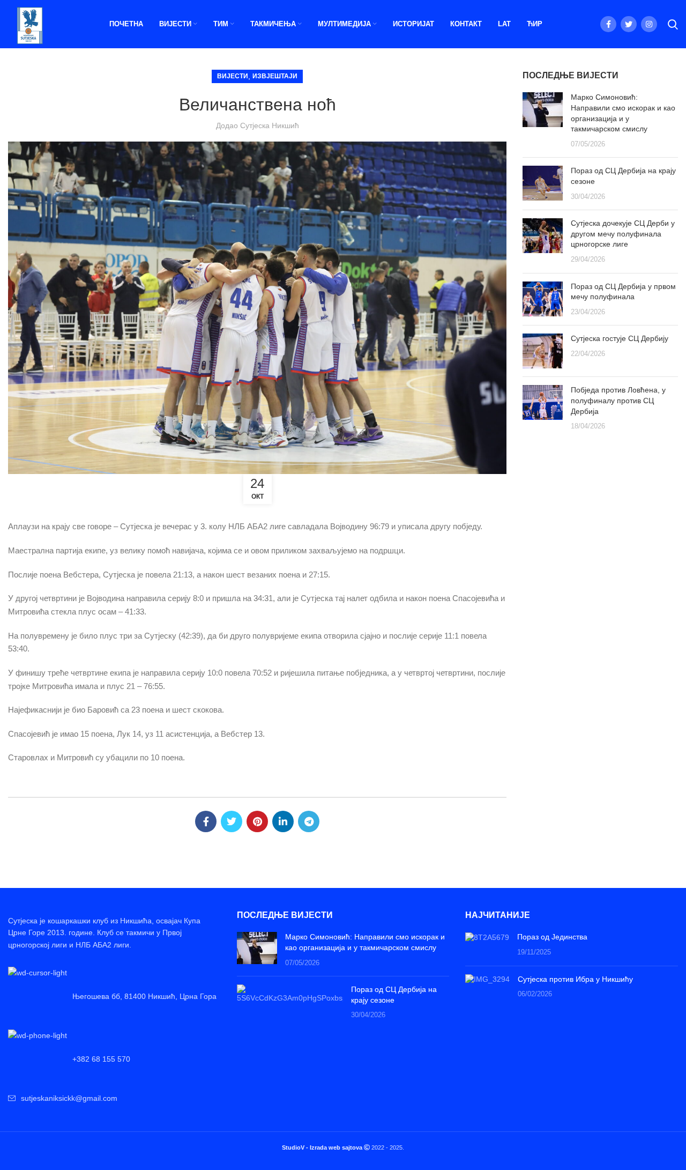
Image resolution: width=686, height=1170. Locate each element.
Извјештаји (274, 76)
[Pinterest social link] (257, 821)
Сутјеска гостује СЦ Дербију (619, 338)
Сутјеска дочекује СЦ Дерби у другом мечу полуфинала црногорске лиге (623, 233)
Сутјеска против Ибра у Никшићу (575, 979)
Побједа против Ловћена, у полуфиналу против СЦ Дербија (618, 400)
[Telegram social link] (308, 821)
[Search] (672, 24)
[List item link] (114, 1059)
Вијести (232, 76)
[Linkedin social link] (283, 821)
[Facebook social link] (608, 24)
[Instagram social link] (649, 24)
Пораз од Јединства (552, 936)
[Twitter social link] (629, 24)
